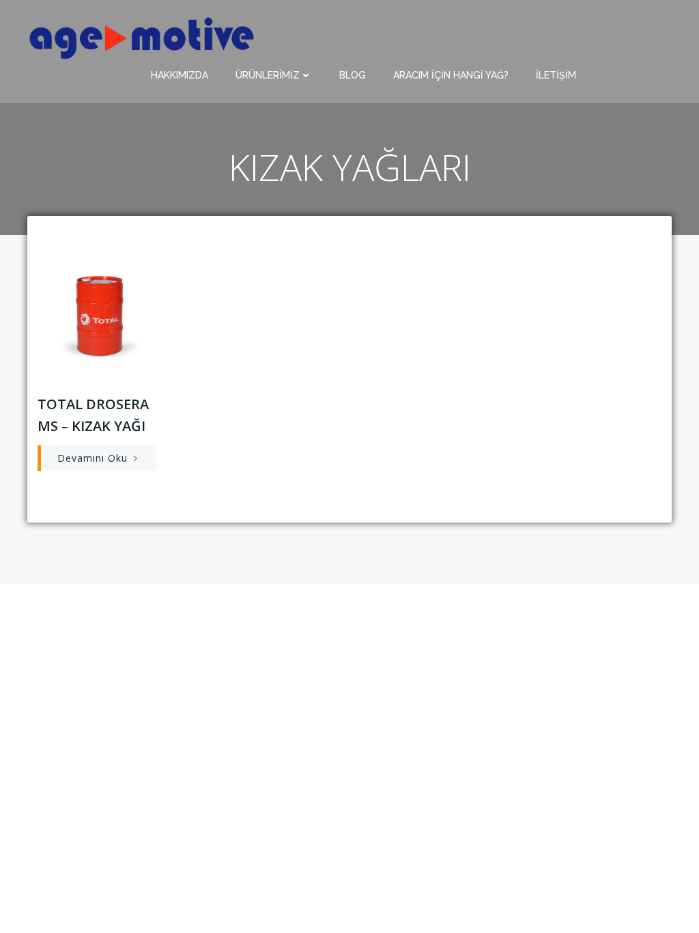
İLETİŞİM (556, 75)
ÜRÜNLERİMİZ (268, 75)
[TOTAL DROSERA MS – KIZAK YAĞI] (99, 313)
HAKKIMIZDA (179, 75)
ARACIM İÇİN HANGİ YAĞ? (451, 75)
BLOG (352, 75)
